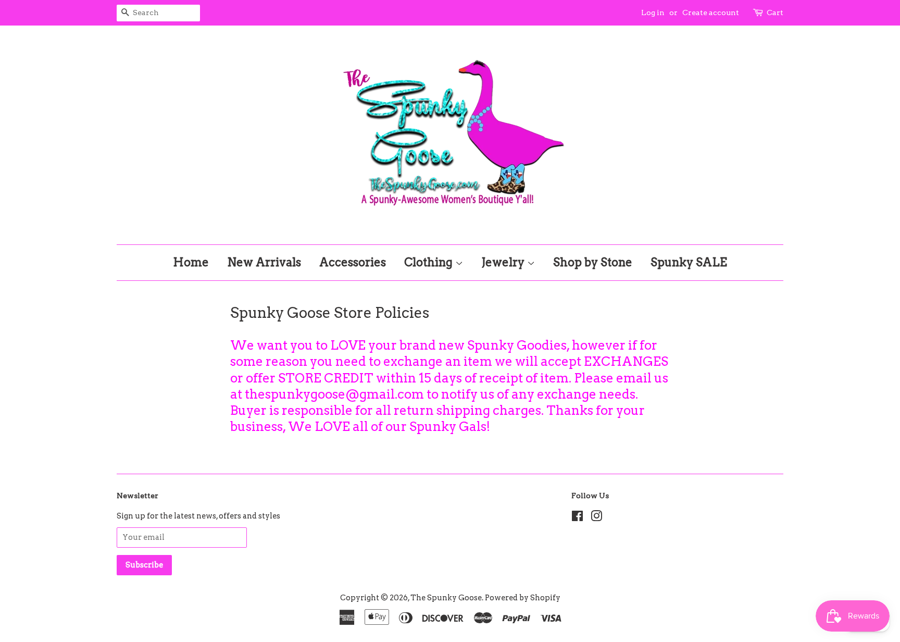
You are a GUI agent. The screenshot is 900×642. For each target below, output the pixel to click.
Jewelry (504, 262)
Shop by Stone (592, 262)
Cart (775, 12)
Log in (653, 12)
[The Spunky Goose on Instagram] (596, 518)
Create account (710, 12)
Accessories (352, 262)
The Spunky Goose (446, 597)
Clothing (429, 262)
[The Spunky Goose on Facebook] (577, 518)
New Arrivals (264, 262)
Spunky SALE (689, 262)
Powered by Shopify (522, 597)
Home (191, 262)
